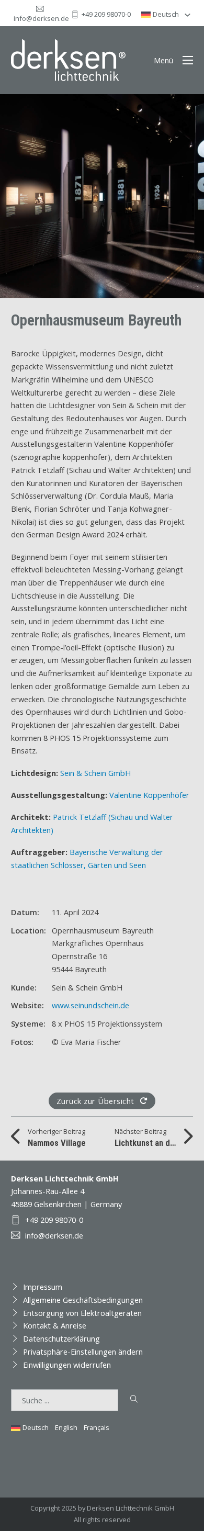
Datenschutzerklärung (61, 1338)
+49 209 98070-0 (106, 14)
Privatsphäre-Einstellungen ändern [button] (83, 1351)
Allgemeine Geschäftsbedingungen (83, 1299)
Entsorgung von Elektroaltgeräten (82, 1313)
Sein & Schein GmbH (95, 773)
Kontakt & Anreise (54, 1325)
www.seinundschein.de (90, 1005)
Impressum (42, 1286)
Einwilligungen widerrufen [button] (67, 1364)
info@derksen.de (41, 18)
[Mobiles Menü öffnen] (188, 60)
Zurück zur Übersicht (95, 1101)
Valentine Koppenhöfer (149, 795)
